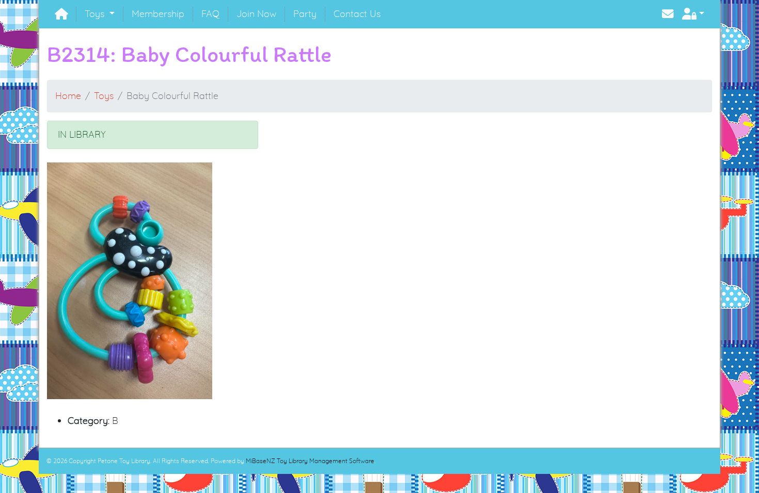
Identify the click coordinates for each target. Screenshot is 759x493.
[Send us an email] (668, 14)
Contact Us (357, 14)
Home (68, 96)
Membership (158, 14)
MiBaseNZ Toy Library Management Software (310, 461)
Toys (96, 14)
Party (305, 14)
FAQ (210, 14)
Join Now (256, 14)
